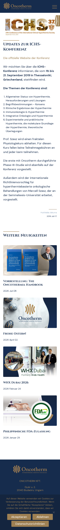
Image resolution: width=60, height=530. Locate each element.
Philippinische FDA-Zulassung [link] (26, 431)
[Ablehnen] (54, 512)
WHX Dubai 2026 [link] (15, 383)
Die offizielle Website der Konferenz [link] (26, 58)
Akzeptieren (19, 517)
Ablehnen (42, 517)
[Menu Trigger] (52, 6)
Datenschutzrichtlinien (30, 524)
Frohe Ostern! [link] (14, 334)
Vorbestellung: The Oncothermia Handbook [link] (23, 283)
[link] (57, 20)
